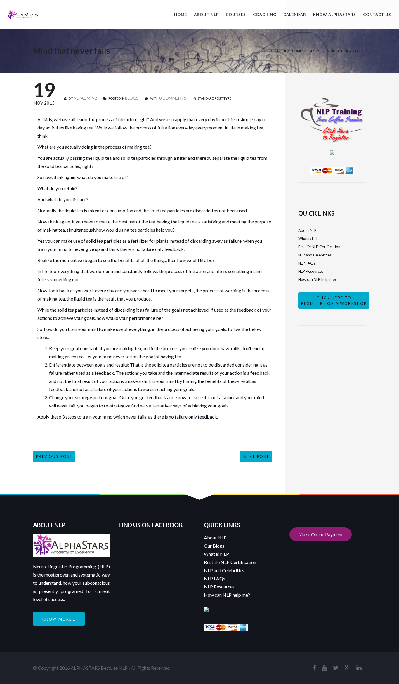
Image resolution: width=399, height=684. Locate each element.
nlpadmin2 (85, 98)
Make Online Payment (320, 534)
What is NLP (308, 238)
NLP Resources (310, 271)
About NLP (307, 230)
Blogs (314, 51)
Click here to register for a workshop (334, 300)
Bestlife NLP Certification (319, 246)
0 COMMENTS (172, 98)
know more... (59, 619)
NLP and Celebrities (315, 255)
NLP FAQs (306, 263)
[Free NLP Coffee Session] (332, 100)
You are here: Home (285, 51)
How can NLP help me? (317, 279)
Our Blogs (214, 545)
